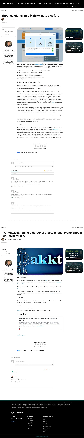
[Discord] (67, 7)
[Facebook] (69, 7)
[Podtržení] (19, 166)
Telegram (31, 423)
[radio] (36, 146)
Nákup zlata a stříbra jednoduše (8, 32)
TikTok (30, 425)
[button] (80, 6)
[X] (76, 7)
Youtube (31, 428)
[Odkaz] (28, 166)
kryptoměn (55, 129)
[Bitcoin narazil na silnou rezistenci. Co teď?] (74, 34)
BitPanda (25, 152)
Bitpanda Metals (39, 64)
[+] (31, 166)
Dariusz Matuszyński (8, 19)
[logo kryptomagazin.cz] (8, 3)
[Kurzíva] (17, 166)
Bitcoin (53, 102)
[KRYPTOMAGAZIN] (17, 412)
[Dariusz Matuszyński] (3, 19)
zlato (36, 152)
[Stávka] (20, 166)
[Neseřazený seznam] (24, 166)
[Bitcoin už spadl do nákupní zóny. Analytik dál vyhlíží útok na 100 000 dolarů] (74, 47)
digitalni (29, 152)
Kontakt (12, 421)
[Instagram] (71, 7)
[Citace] (25, 166)
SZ (5, 10)
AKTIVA (22, 152)
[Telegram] (73, 7)
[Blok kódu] (27, 166)
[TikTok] (74, 7)
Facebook (31, 420)
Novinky (2, 10)
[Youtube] (78, 7)
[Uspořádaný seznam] (22, 166)
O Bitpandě (7, 34)
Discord (30, 418)
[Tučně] (16, 166)
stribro (33, 152)
